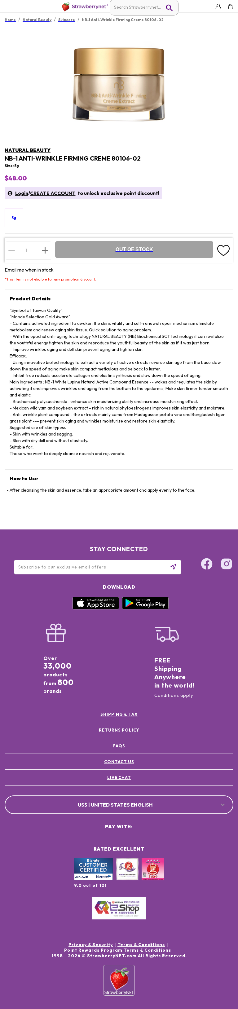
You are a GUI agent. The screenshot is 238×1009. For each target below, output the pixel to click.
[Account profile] (218, 7)
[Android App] (145, 608)
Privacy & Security (90, 944)
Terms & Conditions (141, 944)
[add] (45, 250)
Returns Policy (119, 730)
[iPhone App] (96, 608)
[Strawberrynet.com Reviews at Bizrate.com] (93, 879)
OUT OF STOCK (134, 249)
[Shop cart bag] (230, 7)
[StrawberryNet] (84, 6)
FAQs (119, 745)
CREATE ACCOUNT (53, 193)
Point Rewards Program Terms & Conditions (117, 950)
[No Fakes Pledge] (153, 876)
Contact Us (119, 761)
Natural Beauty (28, 150)
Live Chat (119, 777)
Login (21, 193)
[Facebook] (207, 565)
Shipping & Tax (119, 714)
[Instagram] (226, 565)
